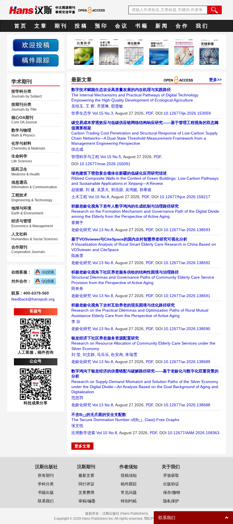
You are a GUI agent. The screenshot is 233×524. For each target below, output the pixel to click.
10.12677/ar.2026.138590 (187, 328)
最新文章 (86, 475)
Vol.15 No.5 (110, 156)
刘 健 (90, 189)
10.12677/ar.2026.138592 (187, 262)
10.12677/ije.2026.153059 (187, 113)
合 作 (181, 26)
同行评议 (86, 484)
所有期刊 (46, 475)
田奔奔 (77, 288)
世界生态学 (81, 113)
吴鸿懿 (131, 189)
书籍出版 (46, 492)
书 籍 (141, 26)
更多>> (215, 79)
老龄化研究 (81, 229)
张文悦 (77, 425)
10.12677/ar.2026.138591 (187, 295)
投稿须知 (129, 475)
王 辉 (90, 106)
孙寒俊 (145, 189)
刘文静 (89, 354)
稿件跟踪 (129, 484)
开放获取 (171, 475)
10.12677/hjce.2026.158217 (185, 196)
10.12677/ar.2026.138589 (187, 361)
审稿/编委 (86, 501)
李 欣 (75, 321)
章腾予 (77, 222)
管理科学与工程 (85, 156)
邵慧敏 (117, 106)
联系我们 (46, 501)
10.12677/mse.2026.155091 (105, 163)
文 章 (40, 26)
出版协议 (171, 484)
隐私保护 (171, 501)
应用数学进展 (83, 432)
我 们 (201, 26)
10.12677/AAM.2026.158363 (193, 432)
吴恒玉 (77, 106)
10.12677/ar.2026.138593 (187, 229)
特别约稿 (129, 501)
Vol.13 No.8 (102, 229)
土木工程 (79, 196)
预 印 (101, 26)
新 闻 (161, 26)
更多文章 (82, 446)
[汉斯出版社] (31, 9)
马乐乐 (103, 354)
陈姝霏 (77, 255)
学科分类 (46, 484)
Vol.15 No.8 (98, 196)
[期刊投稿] (36, 45)
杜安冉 (117, 354)
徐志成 (77, 149)
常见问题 (129, 492)
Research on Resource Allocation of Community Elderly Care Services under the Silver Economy (143, 343)
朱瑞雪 (131, 354)
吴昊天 (103, 189)
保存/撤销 (171, 492)
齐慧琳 (103, 106)
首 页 (20, 26)
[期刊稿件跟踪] (36, 60)
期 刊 (60, 26)
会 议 (121, 26)
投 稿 (80, 26)
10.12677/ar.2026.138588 (187, 405)
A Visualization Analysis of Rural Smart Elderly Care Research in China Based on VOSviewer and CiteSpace (143, 244)
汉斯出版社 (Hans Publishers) (125, 513)
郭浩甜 (117, 189)
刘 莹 (75, 354)
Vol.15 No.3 (102, 113)
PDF (149, 113)
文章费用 (86, 492)
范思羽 (77, 397)
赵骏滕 (77, 189)
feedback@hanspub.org (33, 299)
